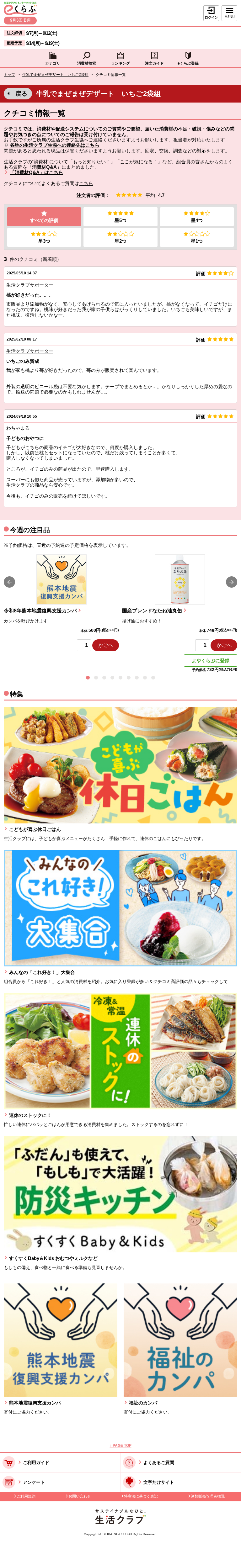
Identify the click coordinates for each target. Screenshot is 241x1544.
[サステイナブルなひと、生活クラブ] (120, 1522)
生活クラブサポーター (29, 285)
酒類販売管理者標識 (208, 1496)
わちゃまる (18, 428)
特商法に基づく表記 (141, 1496)
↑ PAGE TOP (120, 1445)
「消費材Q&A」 (44, 167)
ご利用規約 (26, 1496)
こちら (86, 183)
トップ (9, 74)
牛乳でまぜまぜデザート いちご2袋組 (55, 74)
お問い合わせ (79, 1496)
